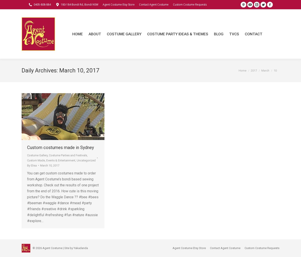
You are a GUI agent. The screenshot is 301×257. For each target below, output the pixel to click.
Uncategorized (86, 160)
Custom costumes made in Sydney (60, 147)
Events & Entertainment (60, 160)
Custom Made (36, 160)
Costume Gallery (37, 155)
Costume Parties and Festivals (68, 155)
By (32, 165)
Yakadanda (81, 248)
